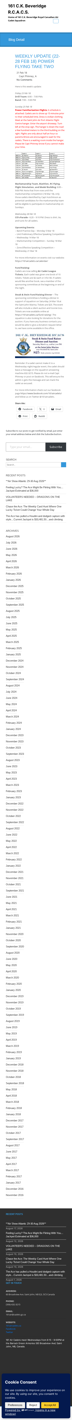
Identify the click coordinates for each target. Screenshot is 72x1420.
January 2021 (13, 927)
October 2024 (13, 673)
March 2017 (12, 1170)
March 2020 (12, 977)
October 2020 (13, 940)
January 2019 (13, 1058)
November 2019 (14, 1002)
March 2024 (12, 716)
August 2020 (13, 952)
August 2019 (13, 1021)
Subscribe (56, 447)
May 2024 (11, 704)
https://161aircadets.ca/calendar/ (31, 261)
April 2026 (11, 561)
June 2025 (11, 623)
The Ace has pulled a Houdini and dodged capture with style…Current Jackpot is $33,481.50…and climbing (35, 518)
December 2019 (14, 996)
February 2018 (14, 1108)
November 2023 (14, 741)
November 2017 (14, 1126)
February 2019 (14, 1052)
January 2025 (13, 654)
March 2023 (12, 784)
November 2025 (14, 592)
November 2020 (14, 934)
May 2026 (11, 555)
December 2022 (14, 803)
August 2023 (13, 760)
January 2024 (13, 729)
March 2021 (12, 915)
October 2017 (13, 1132)
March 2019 (12, 1045)
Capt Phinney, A (28, 76)
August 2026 (13, 536)
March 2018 (12, 1101)
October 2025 (13, 598)
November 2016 (14, 1195)
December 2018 (14, 1064)
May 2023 (11, 772)
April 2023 (11, 778)
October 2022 (13, 816)
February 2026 (14, 573)
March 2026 (12, 567)
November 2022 (14, 809)
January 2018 (13, 1114)
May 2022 (11, 840)
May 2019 (11, 1033)
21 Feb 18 (22, 72)
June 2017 (11, 1151)
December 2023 (14, 735)
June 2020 (11, 958)
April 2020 (11, 971)
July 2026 (11, 542)
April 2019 (11, 1039)
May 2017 (11, 1157)
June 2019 (11, 1027)
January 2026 (13, 579)
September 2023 (15, 753)
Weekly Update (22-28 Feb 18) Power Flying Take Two (37, 61)
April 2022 (11, 847)
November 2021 (14, 878)
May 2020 (11, 965)
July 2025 (11, 617)
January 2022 (13, 865)
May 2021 (11, 903)
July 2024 (11, 691)
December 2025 (14, 586)
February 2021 (14, 921)
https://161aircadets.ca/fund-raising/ (33, 314)
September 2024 (15, 679)
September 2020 (15, 946)
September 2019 (15, 1014)
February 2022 (14, 859)
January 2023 (13, 797)
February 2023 (14, 791)
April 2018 (11, 1095)
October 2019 (13, 1008)
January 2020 (13, 990)
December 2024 (14, 660)
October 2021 (13, 884)
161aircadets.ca (13, 1325)
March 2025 (12, 642)
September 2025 (15, 604)
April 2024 (11, 710)
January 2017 (13, 1182)
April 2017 (11, 1164)
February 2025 (14, 648)
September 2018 (15, 1083)
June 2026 (11, 548)
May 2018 (11, 1089)
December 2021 (14, 871)
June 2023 (11, 766)
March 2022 (12, 853)
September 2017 (15, 1139)
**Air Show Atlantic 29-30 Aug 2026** (26, 481)
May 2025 (11, 629)
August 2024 (13, 685)
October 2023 (13, 747)
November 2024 (14, 666)
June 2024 (11, 697)
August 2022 (13, 828)
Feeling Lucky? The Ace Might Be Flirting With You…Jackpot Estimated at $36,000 (34, 489)
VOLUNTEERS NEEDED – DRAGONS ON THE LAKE (33, 498)
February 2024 (14, 722)
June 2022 (11, 834)
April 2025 (11, 635)
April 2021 (11, 909)
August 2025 (13, 610)
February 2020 (14, 983)
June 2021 (11, 896)
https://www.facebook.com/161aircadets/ (41, 393)
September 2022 (15, 822)
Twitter (9, 1332)
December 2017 (14, 1120)
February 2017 (14, 1176)
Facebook (11, 1328)
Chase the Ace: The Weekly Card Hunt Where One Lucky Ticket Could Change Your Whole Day (33, 508)
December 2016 (14, 1188)
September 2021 (15, 890)
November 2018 (14, 1070)
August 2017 (13, 1145)
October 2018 (13, 1077)
